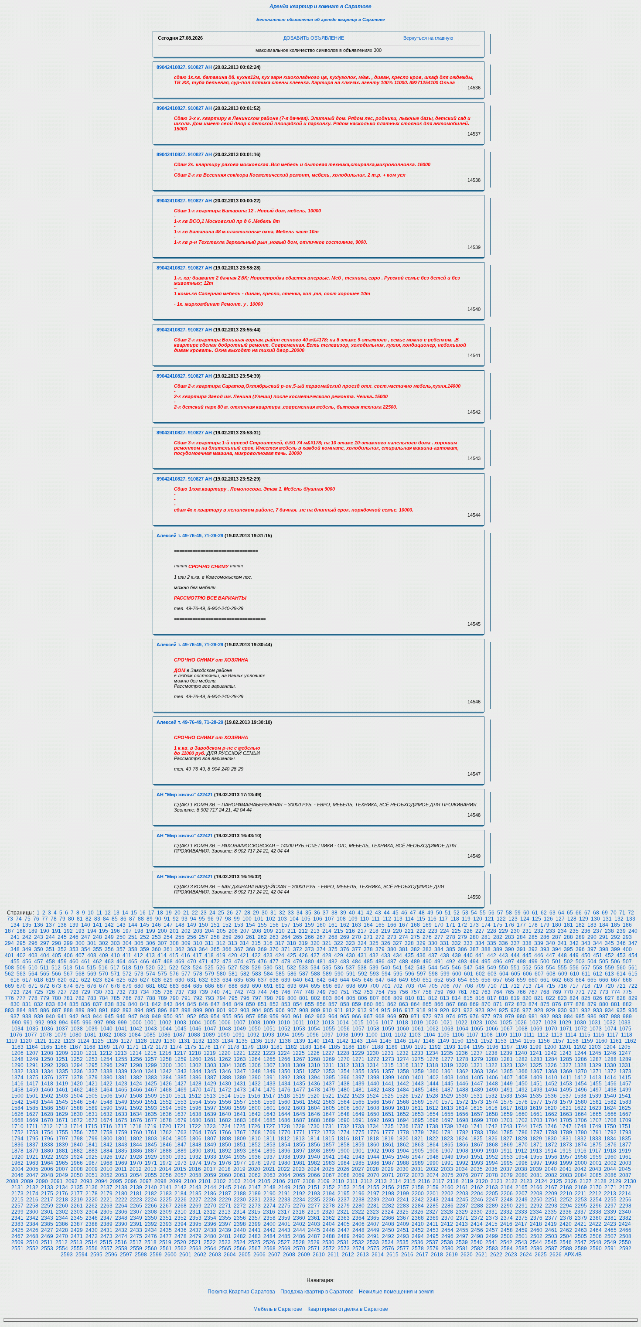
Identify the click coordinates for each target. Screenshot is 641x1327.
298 (56, 943)
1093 (268, 1035)
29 (256, 913)
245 (62, 937)
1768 (255, 1132)
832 (38, 1004)
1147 (414, 1041)
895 (150, 1010)
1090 (224, 1035)
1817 (358, 1139)
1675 (121, 1120)
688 (233, 986)
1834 (610, 1139)
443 (503, 955)
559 (609, 968)
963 (321, 1016)
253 (156, 937)
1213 (121, 1053)
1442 (403, 1084)
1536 (551, 1096)
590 (339, 974)
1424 (136, 1084)
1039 (91, 1029)
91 (167, 919)
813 (444, 998)
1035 (32, 1029)
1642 (255, 1114)
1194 (464, 1047)
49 (430, 913)
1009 (269, 1023)
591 (350, 974)
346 (621, 943)
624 (109, 980)
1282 (521, 1059)
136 (38, 925)
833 (50, 1004)
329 (421, 943)
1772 (314, 1132)
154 (250, 925)
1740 (462, 1126)
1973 (180, 1163)
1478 (314, 1090)
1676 (136, 1120)
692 (280, 986)
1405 (477, 1078)
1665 (596, 1114)
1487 (447, 1090)
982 (544, 1016)
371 (285, 949)
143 (121, 925)
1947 (418, 1157)
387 (474, 949)
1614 (462, 1108)
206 (233, 931)
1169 (104, 1047)
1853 (269, 1145)
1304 (225, 1065)
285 (533, 937)
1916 (580, 1151)
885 (33, 1010)
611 (586, 974)
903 (244, 1010)
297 (44, 943)
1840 (77, 1145)
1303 (210, 1065)
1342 (166, 1071)
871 (497, 1004)
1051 (269, 1029)
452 (609, 955)
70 (613, 913)
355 (97, 949)
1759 (121, 1132)
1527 (417, 1096)
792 (197, 998)
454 (633, 955)
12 (108, 913)
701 (386, 986)
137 (50, 925)
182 (580, 925)
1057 (358, 1029)
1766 (225, 1132)
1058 (373, 1029)
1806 (195, 1139)
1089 (209, 1035)
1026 (521, 1023)
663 (568, 980)
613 (609, 974)
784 (103, 998)
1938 (284, 1157)
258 (215, 937)
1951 (477, 1157)
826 (597, 998)
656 (486, 980)
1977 (240, 1163)
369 (262, 949)
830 (15, 1004)
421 (244, 955)
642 (321, 980)
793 (209, 998)
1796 (47, 1139)
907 (292, 1010)
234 (562, 931)
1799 (91, 1139)
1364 (492, 1071)
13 (116, 913)
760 (450, 992)
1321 (477, 1065)
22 (195, 913)
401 (9, 955)
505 (603, 962)
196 (115, 931)
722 (633, 986)
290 (592, 937)
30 (265, 913)
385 (450, 949)
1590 (106, 1108)
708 (468, 986)
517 (114, 968)
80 (71, 919)
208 (256, 931)
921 (456, 1010)
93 (184, 919)
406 (68, 955)
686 (209, 986)
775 (627, 992)
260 (238, 937)
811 (421, 998)
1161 (616, 1041)
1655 (447, 1114)
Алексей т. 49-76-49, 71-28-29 (190, 535)
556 (574, 968)
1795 (32, 1139)
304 (127, 943)
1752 (17, 1132)
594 (386, 974)
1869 (507, 1145)
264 (285, 937)
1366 (521, 1071)
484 (356, 962)
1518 (284, 1096)
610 (574, 974)
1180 (262, 1047)
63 (552, 913)
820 (527, 998)
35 (308, 913)
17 (151, 913)
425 (291, 955)
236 (585, 931)
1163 (18, 1047)
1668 (17, 1120)
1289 (625, 1059)
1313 (358, 1065)
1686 (284, 1120)
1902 (373, 1151)
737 (179, 992)
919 (432, 1010)
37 (326, 913)
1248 (17, 1059)
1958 (581, 1157)
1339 (121, 1071)
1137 (270, 1041)
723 (15, 992)
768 (544, 992)
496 (497, 962)
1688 (314, 1120)
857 (333, 1004)
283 (509, 937)
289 (580, 937)
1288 (610, 1059)
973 (438, 1016)
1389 (240, 1078)
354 (85, 949)
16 (143, 913)
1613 (447, 1108)
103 (282, 919)
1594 (166, 1108)
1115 (584, 1035)
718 (585, 986)
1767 (240, 1132)
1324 (521, 1065)
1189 (392, 1047)
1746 (551, 1126)
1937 (269, 1157)
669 (9, 986)
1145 (386, 1041)
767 (533, 992)
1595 (180, 1108)
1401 (418, 1078)
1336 (77, 1071)
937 (15, 1016)
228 (491, 931)
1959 (596, 1157)
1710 (17, 1126)
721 (621, 986)
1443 (418, 1084)
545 (444, 968)
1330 (610, 1065)
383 (427, 949)
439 (456, 955)
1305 (240, 1065)
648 (391, 980)
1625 (625, 1108)
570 (103, 974)
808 (386, 998)
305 (138, 943)
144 (132, 925)
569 (91, 974)
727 (62, 992)
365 (215, 949)
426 (303, 955)
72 (631, 913)
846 (203, 1004)
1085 (149, 1035)
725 (38, 992)
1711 (32, 1126)
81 (80, 919)
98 (228, 919)
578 (197, 974)
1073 (596, 1029)
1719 (150, 1126)
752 (356, 992)
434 (397, 955)
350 (38, 949)
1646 (314, 1114)
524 (197, 968)
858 (344, 1004)
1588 (77, 1108)
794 (221, 998)
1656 (462, 1114)
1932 (195, 1157)
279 (462, 937)
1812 (284, 1139)
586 (292, 974)
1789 (566, 1132)
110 (364, 919)
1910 (492, 1151)
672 (44, 986)
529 (256, 968)
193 (80, 931)
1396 (344, 1078)
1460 (47, 1090)
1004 (195, 1023)
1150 (458, 1041)
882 (627, 1004)
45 (395, 913)
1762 (166, 1132)
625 (121, 980)
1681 (210, 1120)
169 (427, 925)
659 (521, 980)
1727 (269, 1126)
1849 (210, 1145)
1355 (358, 1071)
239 (621, 931)
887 (56, 1010)
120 (477, 919)
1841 (91, 1145)
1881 (62, 1151)
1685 (269, 1120)
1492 (521, 1090)
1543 (32, 1102)
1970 (136, 1163)
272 (380, 937)
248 (97, 937)
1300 (166, 1065)
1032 (609, 1023)
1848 (195, 1145)
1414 (610, 1078)
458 (50, 962)
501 (556, 962)
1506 (106, 1096)
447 (550, 955)
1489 (477, 1090)
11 (99, 913)
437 (432, 955)
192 (68, 931)
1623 (595, 1108)
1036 (47, 1029)
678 (115, 986)
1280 (492, 1059)
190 (44, 931)
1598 (225, 1108)
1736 (402, 1126)
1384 (166, 1078)
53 (465, 913)
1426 (166, 1084)
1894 (255, 1151)
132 (619, 919)
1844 (136, 1145)
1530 (462, 1096)
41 (361, 913)
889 (80, 1010)
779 (44, 998)
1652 (403, 1114)
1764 (195, 1132)
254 (168, 937)
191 (56, 931)
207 (244, 931)
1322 (491, 1065)
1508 (136, 1096)
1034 (17, 1029)
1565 (358, 1102)
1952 (492, 1157)
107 (329, 919)
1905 (418, 1151)
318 (291, 943)
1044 (166, 1029)
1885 (121, 1151)
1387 (210, 1078)
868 (462, 1004)
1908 (462, 1151)
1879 (32, 1151)
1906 (432, 1151)
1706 (581, 1120)
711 (503, 986)
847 (215, 1004)
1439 (358, 1084)
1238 (491, 1053)
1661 (536, 1114)
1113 (557, 1035)
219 (385, 931)
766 (521, 992)
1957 (566, 1157)
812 (432, 998)
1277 (447, 1059)
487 (391, 962)
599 (445, 974)
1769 (269, 1132)
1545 (62, 1102)
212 (303, 931)
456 (26, 962)
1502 (47, 1096)
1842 (106, 1145)
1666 (610, 1114)
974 (450, 1016)
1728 (284, 1126)
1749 (595, 1126)
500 (544, 962)
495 (486, 962)
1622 (580, 1108)
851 (262, 1004)
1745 (536, 1126)
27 (238, 913)
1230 (373, 1053)
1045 (180, 1029)
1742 (491, 1126)
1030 (580, 1023)
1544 (47, 1102)
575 (162, 974)
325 (373, 943)
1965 (62, 1163)
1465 (121, 1090)
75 (27, 919)
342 (574, 943)
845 (191, 1004)
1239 (506, 1053)
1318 (432, 1065)
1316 (402, 1065)
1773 (329, 1132)
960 (285, 1016)
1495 (566, 1090)
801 (303, 998)
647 (380, 980)
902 (233, 1010)
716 (562, 986)
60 (526, 913)
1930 (166, 1157)
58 (509, 913)
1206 (17, 1053)
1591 (121, 1108)
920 (444, 1010)
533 (303, 968)
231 (527, 931)
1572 (462, 1102)
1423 (121, 1084)
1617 (506, 1108)
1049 (240, 1029)
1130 (170, 1041)
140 (85, 925)
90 (158, 919)
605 (515, 974)
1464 (106, 1090)
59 (518, 913)
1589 (91, 1108)
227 (479, 931)
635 (238, 980)
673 (56, 986)
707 (456, 986)
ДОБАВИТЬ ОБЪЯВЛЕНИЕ (313, 38)
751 (344, 992)
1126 (112, 1041)
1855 (299, 1145)
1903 (388, 1151)
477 (274, 962)
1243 (565, 1053)
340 (550, 943)
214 (326, 931)
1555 (210, 1102)
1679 (180, 1120)
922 (468, 1010)
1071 (566, 1029)
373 (309, 949)
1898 (314, 1151)
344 (597, 943)
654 (462, 980)
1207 (32, 1053)
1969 (121, 1163)
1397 (358, 1078)
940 (50, 1016)
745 (274, 992)
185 (615, 925)
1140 (314, 1041)
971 (415, 1016)
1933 (210, 1157)
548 (479, 968)
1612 (432, 1108)
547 (468, 968)
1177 (219, 1047)
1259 (180, 1059)
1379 (91, 1078)
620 (62, 980)
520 (150, 968)
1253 (91, 1059)
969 (391, 1016)
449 (574, 955)
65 (570, 913)
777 (21, 998)
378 (368, 949)
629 (168, 980)
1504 (77, 1096)
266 (309, 937)
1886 (136, 1151)
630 (179, 980)
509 (21, 968)
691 (268, 986)
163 (356, 925)
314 (244, 943)
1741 (477, 1126)
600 (456, 974)
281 (486, 937)
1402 (432, 1078)
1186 (349, 1047)
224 (444, 931)
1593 (151, 1108)
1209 (62, 1053)
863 (403, 1004)
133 (630, 919)
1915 (565, 1151)
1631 (91, 1114)
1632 (106, 1114)
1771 (299, 1132)
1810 (255, 1139)
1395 (329, 1078)
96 (211, 919)
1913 (536, 1151)
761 (462, 992)
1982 (314, 1163)
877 (568, 1004)
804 (339, 998)
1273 (388, 1059)
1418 (47, 1084)
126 (548, 919)
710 (492, 986)
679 (127, 986)
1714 (76, 1126)
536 (338, 968)
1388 (225, 1078)
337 (515, 943)
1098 (342, 1035)
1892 (225, 1151)
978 (497, 1016)
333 (468, 943)
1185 (334, 1047)
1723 (210, 1126)
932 (585, 1010)
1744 (521, 1126)
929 (550, 1010)
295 (21, 943)
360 (156, 949)
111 (376, 919)
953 (203, 1016)
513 (67, 968)
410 (115, 955)
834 (62, 1004)
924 (491, 1010)
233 (550, 931)
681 (150, 986)
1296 (106, 1065)
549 (491, 968)
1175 (190, 1047)
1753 (32, 1132)
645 (356, 980)
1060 (403, 1029)
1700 (492, 1120)
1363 (477, 1071)
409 (103, 955)
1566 (373, 1102)
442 (491, 955)
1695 (418, 1120)
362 (179, 949)
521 (162, 968)
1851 (240, 1145)
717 (574, 986)
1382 (136, 1078)
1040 (106, 1029)
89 (150, 919)
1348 (255, 1071)
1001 (150, 1023)
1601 (269, 1108)
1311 (328, 1065)
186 (627, 925)
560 (621, 968)
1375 (32, 1078)
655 (474, 980)
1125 (98, 1041)
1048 (225, 1029)
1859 (358, 1145)
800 (292, 998)
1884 (106, 1151)
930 (562, 1010)
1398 (373, 1078)
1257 (151, 1059)
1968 (106, 1163)
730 (97, 992)
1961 (625, 1157)
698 (350, 986)
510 (33, 968)
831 (26, 1004)
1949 (447, 1157)
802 (315, 998)
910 (327, 1010)
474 (238, 962)
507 (627, 962)
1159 (587, 1041)
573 (138, 974)
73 (10, 919)
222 (421, 931)
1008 (254, 1023)
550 (503, 968)
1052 (284, 1029)
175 (497, 925)
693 (292, 986)
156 (274, 925)
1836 (17, 1145)
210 (280, 931)
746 (285, 992)
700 (374, 986)
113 (398, 919)
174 (486, 925)
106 (317, 919)
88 (141, 919)
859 (356, 1004)
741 (227, 992)
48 (422, 913)
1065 (477, 1029)
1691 (358, 1120)
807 (374, 998)
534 (315, 968)
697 (339, 986)
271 (368, 937)
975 (462, 1016)
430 (350, 955)
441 (479, 955)
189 (33, 931)
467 (156, 962)
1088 (194, 1035)
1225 (299, 1053)
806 (362, 998)
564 (33, 974)
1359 (418, 1071)
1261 (210, 1059)
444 (515, 955)
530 (268, 968)
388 (486, 949)
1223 (269, 1053)
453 (621, 955)
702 (397, 986)
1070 (551, 1029)
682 (162, 986)
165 (380, 925)
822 (550, 998)
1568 (403, 1102)
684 (186, 986)
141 (97, 925)
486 (380, 962)
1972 (166, 1163)
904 (256, 1010)
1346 (225, 1071)
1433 (269, 1084)
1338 (106, 1071)
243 (38, 937)
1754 (47, 1132)
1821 (417, 1139)
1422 (106, 1084)
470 (191, 962)
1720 (165, 1126)
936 (633, 1010)
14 (125, 913)
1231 (388, 1053)
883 (9, 1010)
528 (244, 968)
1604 (314, 1108)
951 (179, 1016)
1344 (195, 1071)
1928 (136, 1157)
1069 (536, 1029)
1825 (477, 1139)
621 (73, 980)
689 (244, 986)
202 (186, 931)
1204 (609, 1047)
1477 (299, 1090)
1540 (610, 1096)
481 (321, 962)
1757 (91, 1132)
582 (244, 974)
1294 (77, 1065)
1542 (17, 1102)
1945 (388, 1157)
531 (279, 968)
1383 (151, 1078)
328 (409, 943)
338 (527, 943)
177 (521, 925)
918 (421, 1010)
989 (627, 1016)
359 (144, 949)
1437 (329, 1084)
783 (91, 998)
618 (38, 980)
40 (352, 913)
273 (391, 937)
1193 (449, 1047)
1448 (492, 1084)
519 (138, 968)
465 (132, 962)
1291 (32, 1065)
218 (373, 931)
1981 (299, 1163)
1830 (551, 1139)
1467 (151, 1090)
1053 (299, 1029)
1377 (62, 1078)
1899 (329, 1151)
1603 (299, 1108)
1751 (625, 1126)
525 (209, 968)
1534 (521, 1096)
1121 (40, 1041)
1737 (417, 1126)
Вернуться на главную (428, 38)
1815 (328, 1139)
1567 (388, 1102)
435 (409, 955)
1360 (432, 1071)
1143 (357, 1041)
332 (456, 943)
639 (285, 980)
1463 (91, 1090)
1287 (596, 1059)
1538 (580, 1096)
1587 (62, 1108)
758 (427, 992)
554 (550, 968)
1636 (166, 1114)
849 (238, 1004)
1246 (610, 1053)
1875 (596, 1145)
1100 (372, 1035)
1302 (195, 1065)
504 (592, 962)
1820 (402, 1139)
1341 (151, 1071)
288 (568, 937)
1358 (403, 1071)
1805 (180, 1139)
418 (209, 955)
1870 (521, 1145)
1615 (477, 1108)
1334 (47, 1071)
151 (215, 925)
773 (603, 992)
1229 (358, 1053)
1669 (32, 1120)
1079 (61, 1035)
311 (209, 943)
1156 (544, 1041)
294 (9, 943)
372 (297, 949)
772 (592, 992)
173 (474, 925)
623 (97, 980)
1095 (298, 1035)
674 (68, 986)
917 (409, 1010)
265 (297, 937)
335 (491, 943)
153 (238, 925)
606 (527, 974)
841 (144, 1004)
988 (615, 1016)
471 (203, 962)
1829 (536, 1139)
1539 (595, 1096)
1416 (17, 1084)
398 (603, 949)
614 (621, 974)
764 (497, 992)
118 (454, 919)
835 (73, 1004)
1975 (210, 1163)
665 (592, 980)
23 (204, 913)
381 (403, 949)
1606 (344, 1108)
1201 (565, 1047)
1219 (210, 1053)
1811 (269, 1139)
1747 (565, 1126)
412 (138, 955)
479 (297, 962)
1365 (507, 1071)
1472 (225, 1090)
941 (62, 1016)
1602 (284, 1108)
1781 (447, 1132)
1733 (358, 1126)
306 (150, 943)
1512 (195, 1096)
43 (378, 913)
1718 (136, 1126)
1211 (91, 1053)
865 (427, 1004)
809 (397, 998)
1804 (166, 1139)
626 (132, 980)
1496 (581, 1090)
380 (391, 949)
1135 (242, 1041)
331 (444, 943)
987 (603, 1016)
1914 (551, 1151)
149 (191, 925)
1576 (521, 1102)
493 (462, 962)
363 (191, 949)
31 (273, 913)
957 (250, 1016)
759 (438, 992)
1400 (403, 1078)
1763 (180, 1132)
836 (85, 1004)
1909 (477, 1151)
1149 (443, 1041)
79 (62, 919)
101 (258, 919)
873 (521, 1004)
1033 (624, 1023)
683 (174, 986)
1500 (17, 1096)
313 (232, 943)
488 (403, 962)
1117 (612, 1035)
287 (556, 937)
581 (233, 974)
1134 (227, 1041)
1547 (91, 1102)
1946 (403, 1157)
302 (103, 943)
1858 (344, 1145)
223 (432, 931)
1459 (32, 1090)
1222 (254, 1053)
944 (97, 1016)
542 (409, 968)
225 (456, 931)
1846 (166, 1145)
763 (486, 992)
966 (356, 1016)
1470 (195, 1090)
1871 (536, 1145)
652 (438, 980)
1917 (595, 1151)
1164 (32, 1047)
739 (203, 992)
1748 (580, 1126)
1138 (285, 1041)
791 (186, 998)
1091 (238, 1035)
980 (521, 1016)
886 (44, 1010)
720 (609, 986)
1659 (507, 1114)
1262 (225, 1059)
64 (561, 913)
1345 (210, 1071)
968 (380, 1016)
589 (327, 974)
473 (227, 962)
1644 (284, 1114)
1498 (610, 1090)
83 (97, 919)
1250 (47, 1059)
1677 (151, 1120)
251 (132, 937)
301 (91, 943)
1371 (596, 1071)
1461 (62, 1090)
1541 (625, 1096)
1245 (595, 1053)
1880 (47, 1151)
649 (403, 980)
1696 (432, 1120)
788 (150, 998)
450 (585, 955)
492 (450, 962)
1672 (77, 1120)
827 (609, 998)
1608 (373, 1108)
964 (333, 1016)
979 (509, 1016)
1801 (121, 1139)
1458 (17, 1090)
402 (21, 955)
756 (403, 992)
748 (309, 992)
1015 (357, 1023)
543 (421, 968)
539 (373, 968)
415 (173, 955)
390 (509, 949)
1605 (329, 1108)
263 (274, 937)
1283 (536, 1059)
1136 (256, 1041)
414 (162, 955)
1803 (151, 1139)
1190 (406, 1047)
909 (315, 1010)
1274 (403, 1059)
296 (33, 943)
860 (368, 1004)
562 (9, 974)
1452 (551, 1084)
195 (103, 931)
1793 (625, 1132)
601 (468, 974)
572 (127, 974)
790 (174, 998)
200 (162, 931)
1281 (507, 1059)
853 (285, 1004)
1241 (536, 1053)
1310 (314, 1065)
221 (409, 931)
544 (432, 968)
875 (544, 1004)
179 (544, 925)
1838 (47, 1145)
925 (503, 1010)
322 (338, 943)
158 (297, 925)
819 (515, 998)
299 (68, 943)
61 (535, 913)
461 (85, 962)
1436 (314, 1084)
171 (450, 925)
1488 (462, 1090)
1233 (417, 1053)
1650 (373, 1114)
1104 (429, 1035)
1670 (47, 1120)
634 (227, 980)
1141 (328, 1041)
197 (127, 931)
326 (385, 943)
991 (28, 1023)
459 (62, 962)
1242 (551, 1053)
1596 (195, 1108)
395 (568, 949)
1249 (32, 1059)
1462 (77, 1090)
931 (574, 1010)
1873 (566, 1145)
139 (73, 925)
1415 (625, 1078)
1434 (284, 1084)
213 (315, 931)
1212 (106, 1053)
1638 (195, 1114)
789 (162, 998)
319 (303, 943)
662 (556, 980)
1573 (477, 1102)
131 (607, 919)
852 (274, 1004)
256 (191, 937)
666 (603, 980)
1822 (432, 1139)
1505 (91, 1096)
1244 (580, 1053)
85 (115, 919)
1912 (521, 1151)
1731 (328, 1126)
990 (16, 1023)
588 (315, 974)
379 (380, 949)
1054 (314, 1029)
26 (230, 913)
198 (138, 931)
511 (44, 968)
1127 (127, 1041)
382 (415, 949)
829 (633, 998)
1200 (550, 1047)
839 (121, 1004)
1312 (343, 1065)
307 (162, 943)
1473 (240, 1090)
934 (609, 1010)
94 (193, 919)
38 (334, 913)
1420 (77, 1084)
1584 (17, 1108)
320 (315, 943)
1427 (180, 1084)
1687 (299, 1120)
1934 (225, 1157)
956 (238, 1016)
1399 (388, 1078)
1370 (581, 1071)
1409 (536, 1078)
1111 (529, 1035)
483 (344, 962)
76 (36, 919)
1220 (224, 1053)
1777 (388, 1132)
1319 (447, 1065)
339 (538, 943)
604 (503, 974)
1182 (291, 1047)
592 (362, 974)
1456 (610, 1084)
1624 (610, 1108)
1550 (136, 1102)
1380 (106, 1078)
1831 (565, 1139)
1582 (610, 1102)
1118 (626, 1035)
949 (156, 1016)
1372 (610, 1071)
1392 (284, 1078)
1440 (373, 1084)
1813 (299, 1139)
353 (73, 949)
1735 (388, 1126)
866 (438, 1004)
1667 (625, 1114)
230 (515, 931)
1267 (299, 1059)
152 (227, 925)
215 (338, 931)
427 (315, 955)
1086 (164, 1035)
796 (244, 998)
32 (282, 913)
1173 (161, 1047)
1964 (47, 1163)
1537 (565, 1096)
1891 (210, 1151)
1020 (432, 1023)
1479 (329, 1090)
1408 (521, 1078)
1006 (224, 1023)
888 (68, 1010)
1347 (240, 1071)
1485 (418, 1090)
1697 (447, 1120)
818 (503, 998)
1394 (314, 1078)
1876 (610, 1145)
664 (580, 980)
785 (115, 998)
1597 (210, 1108)
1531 (477, 1096)
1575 (507, 1102)
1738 (432, 1126)
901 (221, 1010)
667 (615, 980)
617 (26, 980)
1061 (418, 1029)
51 (448, 913)
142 (109, 925)
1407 (507, 1078)
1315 (388, 1065)
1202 (580, 1047)
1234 (432, 1053)
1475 (269, 1090)
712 (515, 986)
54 (474, 913)
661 (544, 980)
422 (256, 955)
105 (305, 919)
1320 (462, 1065)
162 (344, 925)
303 (115, 943)
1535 (536, 1096)
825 (585, 998)
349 (26, 949)
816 (479, 998)
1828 (521, 1139)
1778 (403, 1132)
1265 (269, 1059)
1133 (213, 1041)
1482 (373, 1090)
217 (362, 931)
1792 (610, 1132)
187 (9, 931)
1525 (388, 1096)
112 (386, 919)
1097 (327, 1035)
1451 (536, 1084)
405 (56, 955)
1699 (477, 1120)
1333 (32, 1071)
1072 (581, 1029)
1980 (284, 1163)
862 (391, 1004)
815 (468, 998)
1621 (565, 1108)
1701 (507, 1120)
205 (221, 931)
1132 (199, 1041)
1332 (17, 1071)
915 (385, 1010)
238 (609, 931)
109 (353, 919)
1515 (239, 1096)
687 (221, 986)
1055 (329, 1029)
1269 (329, 1059)
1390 (255, 1078)
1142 (342, 1041)
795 (233, 998)
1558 (255, 1102)
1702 (521, 1120)
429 (338, 955)
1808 (225, 1139)
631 (191, 980)
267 (321, 937)
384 (438, 949)
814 (456, 998)
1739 (447, 1126)
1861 (388, 1145)
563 (21, 974)
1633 (121, 1114)
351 (50, 949)
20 (177, 913)
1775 (358, 1132)
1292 (47, 1065)
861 (380, 1004)
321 (326, 943)
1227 (328, 1053)
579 (209, 974)
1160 (601, 1041)
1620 (551, 1108)
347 (633, 943)
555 (562, 968)
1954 (521, 1157)
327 (397, 943)
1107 (472, 1035)
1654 (432, 1114)
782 (80, 998)
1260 (195, 1059)
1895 (269, 1151)
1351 (299, 1071)
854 (297, 1004)
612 (597, 974)
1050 (255, 1029)
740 (215, 992)
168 (415, 925)
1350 (284, 1071)
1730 (313, 1126)
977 (486, 1016)
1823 (447, 1139)
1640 (225, 1114)
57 (500, 913)
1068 (521, 1029)
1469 (180, 1090)
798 (268, 998)
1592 (136, 1108)
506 (615, 962)
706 (445, 986)
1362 (462, 1071)
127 (560, 919)
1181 (277, 1047)
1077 (31, 1035)
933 (597, 1010)
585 (280, 974)
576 (174, 974)
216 (350, 931)
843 (168, 1004)
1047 (210, 1029)
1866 (462, 1145)
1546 (77, 1102)
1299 (151, 1065)
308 (174, 943)
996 (87, 1023)
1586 (47, 1108)
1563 (329, 1102)
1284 (551, 1059)
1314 (373, 1065)
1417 (32, 1084)
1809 (240, 1139)
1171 (133, 1047)
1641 (240, 1114)
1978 (255, 1163)
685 (197, 986)
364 (203, 949)
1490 (492, 1090)
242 (26, 937)
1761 (151, 1132)
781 (68, 998)
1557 (240, 1102)
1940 (314, 1157)
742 (238, 992)
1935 (240, 1157)
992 (39, 1023)
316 (268, 943)
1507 (121, 1096)
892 (115, 1010)
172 (462, 925)
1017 (387, 1023)
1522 (343, 1096)
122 (501, 919)
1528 (432, 1096)
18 (160, 913)
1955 (536, 1157)
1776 (373, 1132)
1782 (462, 1132)
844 (179, 1004)
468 (168, 962)
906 (280, 1010)
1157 (558, 1041)
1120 (26, 1041)
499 (533, 962)
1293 (62, 1065)
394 (556, 949)
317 (279, 943)
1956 (551, 1157)
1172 (147, 1047)
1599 (240, 1108)
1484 (403, 1090)
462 (97, 962)
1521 (328, 1096)
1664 (581, 1114)
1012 (313, 1023)
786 (127, 998)
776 (9, 998)
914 (373, 1010)
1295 (91, 1065)
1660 (521, 1114)
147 (168, 925)
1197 (507, 1047)
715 (550, 986)
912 (350, 1010)
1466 (136, 1090)
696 (327, 986)
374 (321, 949)
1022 (461, 1023)
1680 (195, 1120)
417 (197, 955)
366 (227, 949)
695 (315, 986)
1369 (566, 1071)
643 (333, 980)
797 (256, 998)
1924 (77, 1157)
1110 (515, 1035)
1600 (255, 1108)
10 (91, 913)
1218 (195, 1053)
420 (232, 955)
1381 (121, 1078)
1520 (313, 1096)
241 (15, 937)
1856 (314, 1145)
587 (303, 974)
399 (615, 949)
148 (179, 925)
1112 (543, 1035)
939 (38, 1016)
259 (227, 937)
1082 (105, 1035)
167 (403, 925)
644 (344, 980)
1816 (343, 1139)
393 (544, 949)
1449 (507, 1084)
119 (466, 919)
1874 (581, 1145)
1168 (89, 1047)
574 (150, 974)
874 (533, 1004)
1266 (284, 1059)
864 (415, 1004)
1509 (151, 1096)
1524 (373, 1096)
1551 (151, 1102)
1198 (521, 1047)
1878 (17, 1151)
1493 (536, 1090)
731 (109, 992)
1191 (420, 1047)
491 (438, 962)
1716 (106, 1126)
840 (132, 1004)
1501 (32, 1096)
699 (362, 986)
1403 (447, 1078)
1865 (447, 1145)
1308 (284, 1065)
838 (109, 1004)
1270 (344, 1059)
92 (176, 919)
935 (621, 1010)
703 (409, 986)
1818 (373, 1139)
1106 (458, 1035)
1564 (344, 1102)
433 (385, 955)
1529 (447, 1096)
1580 (581, 1102)
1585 (32, 1108)
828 (621, 998)
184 (603, 925)
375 (333, 949)
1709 (625, 1120)
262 (262, 937)
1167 (75, 1047)
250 (121, 937)
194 (91, 931)
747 (297, 992)
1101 (386, 1035)
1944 (373, 1157)
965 (344, 1016)
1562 (314, 1102)
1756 (77, 1132)
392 (533, 949)
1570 (432, 1102)
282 (497, 937)
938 (26, 1016)
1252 (77, 1059)
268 (333, 937)
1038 (77, 1029)
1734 (373, 1126)
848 (227, 1004)
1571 (447, 1102)
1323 (506, 1065)
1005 (210, 1023)
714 (538, 986)
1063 (447, 1029)
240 (633, 931)
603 (492, 974)
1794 (17, 1139)
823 (562, 998)
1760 (136, 1132)
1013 (328, 1023)
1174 (176, 1047)
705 (433, 986)
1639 (210, 1114)
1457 (625, 1084)
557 (585, 968)
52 (456, 913)
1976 (225, 1163)
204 (209, 931)
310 (197, 943)
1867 (477, 1145)
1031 (595, 1023)
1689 (329, 1120)
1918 (610, 1151)
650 (415, 980)
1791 (596, 1132)
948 (144, 1016)
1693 (388, 1120)
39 (343, 913)
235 (574, 931)
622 (85, 980)
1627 (32, 1114)
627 (144, 980)
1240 (521, 1053)
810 (409, 998)
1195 (478, 1047)
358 (132, 949)
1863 (418, 1145)
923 (479, 1010)
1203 (595, 1047)
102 (270, 919)
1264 (255, 1059)
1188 (377, 1047)
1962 (17, 1163)
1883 (91, 1151)
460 (73, 962)
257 (203, 937)
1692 (373, 1120)
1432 (255, 1084)
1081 (90, 1035)
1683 (240, 1120)
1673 (91, 1120)
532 (291, 968)
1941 (329, 1157)
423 (268, 955)
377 (356, 949)
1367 (536, 1071)
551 (515, 968)
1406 (492, 1078)
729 (85, 992)
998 (110, 1023)
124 (524, 919)
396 (580, 949)
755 (391, 992)
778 (33, 998)
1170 (118, 1047)
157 (285, 925)
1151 (472, 1041)
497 (509, 962)
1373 (625, 1071)
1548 (106, 1102)
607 (539, 974)
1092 (253, 1035)
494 (474, 962)
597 (421, 974)
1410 (551, 1078)
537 (350, 968)
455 (15, 962)
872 (509, 1004)
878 (580, 1004)
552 (527, 968)
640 (297, 980)
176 (509, 925)
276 (427, 937)
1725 (239, 1126)
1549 (121, 1102)
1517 (269, 1096)
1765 (210, 1132)
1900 (344, 1151)
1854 (284, 1145)
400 (627, 949)
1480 (344, 1090)
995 (75, 1023)
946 (121, 1016)
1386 (195, 1078)
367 (238, 949)
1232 (402, 1053)
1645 (299, 1114)
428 (326, 955)
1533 (506, 1096)
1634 (136, 1114)
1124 (83, 1041)
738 (191, 992)
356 (109, 949)
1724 (224, 1126)
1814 (313, 1139)
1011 (298, 1023)
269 (344, 937)
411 (127, 955)
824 (574, 998)
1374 (17, 1078)
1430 (225, 1084)
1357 (388, 1071)
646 (368, 980)
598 (433, 974)
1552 (166, 1102)
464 (121, 962)
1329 (595, 1065)
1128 (141, 1041)
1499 (625, 1090)
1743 (506, 1126)
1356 (373, 1071)
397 (592, 949)
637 (262, 980)
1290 (17, 1065)
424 (279, 955)
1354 (344, 1071)
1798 (77, 1139)
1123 (69, 1041)
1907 (447, 1151)
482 (333, 962)
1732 (343, 1126)
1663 (566, 1114)
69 (605, 913)
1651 (388, 1114)
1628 (47, 1114)
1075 (625, 1029)
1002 (165, 1023)
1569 (418, 1102)
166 (391, 925)
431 (362, 955)
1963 (32, 1163)
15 (134, 913)
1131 (184, 1041)
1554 (195, 1102)
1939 (299, 1157)
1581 (596, 1102)
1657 (477, 1114)
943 (85, 1016)
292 (615, 937)
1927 (121, 1157)
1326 (551, 1065)
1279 (477, 1059)
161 (333, 925)
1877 (625, 1145)
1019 (417, 1023)
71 (622, 913)
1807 (210, 1139)
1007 (239, 1023)
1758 (106, 1132)
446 (538, 955)
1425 (151, 1084)
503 (580, 962)
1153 (501, 1041)
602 (480, 974)
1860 (373, 1145)
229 (503, 931)
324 (362, 943)
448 (562, 955)
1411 (566, 1078)
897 (174, 1010)
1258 (166, 1059)
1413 (595, 1078)
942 (73, 1016)
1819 (388, 1139)
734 (144, 992)
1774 (344, 1132)
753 (368, 992)
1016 (372, 1023)
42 (369, 913)
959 (274, 1016)
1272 (373, 1059)
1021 (446, 1023)
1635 (151, 1114)
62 (544, 913)
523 (185, 968)
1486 (432, 1090)
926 (515, 1010)
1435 (299, 1084)
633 (215, 980)
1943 (358, 1157)
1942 (344, 1157)
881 (615, 1004)
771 (580, 992)
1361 (447, 1071)
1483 (388, 1090)
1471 (210, 1090)
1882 (77, 1151)
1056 (344, 1029)
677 (103, 986)
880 (603, 1004)
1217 (180, 1053)
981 (533, 1016)
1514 (224, 1096)
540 (385, 968)
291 (603, 937)
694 (303, 986)
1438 (344, 1084)
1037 (62, 1029)
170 (438, 925)
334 (479, 943)
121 (489, 919)
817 (491, 998)
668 (627, 980)
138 (62, 925)
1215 (150, 1053)
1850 (225, 1145)
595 (397, 974)
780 (56, 998)
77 (45, 919)
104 (294, 919)
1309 (299, 1065)
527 (232, 968)
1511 (180, 1096)
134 (15, 925)
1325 (536, 1065)
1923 (62, 1157)
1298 (136, 1065)
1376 (47, 1078)
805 (350, 998)
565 (44, 974)
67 (587, 913)
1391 (269, 1078)
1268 (314, 1059)
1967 (91, 1163)
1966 (77, 1163)
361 (168, 949)
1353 (329, 1071)
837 (97, 1004)
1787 (536, 1132)
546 (456, 968)
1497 (596, 1090)
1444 (432, 1084)
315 (256, 943)
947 (132, 1016)
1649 (358, 1114)
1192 (435, 1047)
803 (327, 998)
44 (387, 913)
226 (468, 931)
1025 (506, 1023)
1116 (598, 1035)
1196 (492, 1047)
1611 (417, 1108)
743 (250, 992)
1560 (284, 1102)
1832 (580, 1139)
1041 (121, 1029)
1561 (299, 1102)
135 (26, 925)
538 (362, 968)
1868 (492, 1145)
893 (127, 1010)
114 (409, 919)
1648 (344, 1114)
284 (521, 937)
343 (585, 943)
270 (356, 937)
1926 (106, 1157)
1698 (462, 1120)
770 (568, 992)
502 (568, 962)
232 (538, 931)
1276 (432, 1059)
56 (491, 913)
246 (73, 937)
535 (326, 968)
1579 (566, 1102)
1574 (492, 1102)
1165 (46, 1047)
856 (321, 1004)
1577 (536, 1102)
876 (556, 1004)
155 (262, 925)
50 (439, 913)
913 (362, 1010)
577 (186, 974)
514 (79, 968)
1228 (343, 1053)
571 (115, 974)
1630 (77, 1114)
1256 (136, 1059)
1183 (305, 1047)
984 (568, 1016)
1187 (363, 1047)
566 (56, 974)
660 (533, 980)
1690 (344, 1120)
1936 (255, 1157)
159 (309, 925)
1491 (507, 1090)
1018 (402, 1023)
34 (300, 913)
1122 (55, 1041)
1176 (205, 1047)
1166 (61, 1047)
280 (474, 937)
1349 (269, 1071)
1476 (284, 1090)
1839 (62, 1145)
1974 (195, 1163)
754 (380, 992)
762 (474, 992)
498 (521, 962)
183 (592, 925)
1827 (506, 1139)
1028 (550, 1023)
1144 (371, 1041)
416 (185, 955)
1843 (121, 1145)
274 (403, 937)
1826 (491, 1139)
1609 (388, 1108)
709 (480, 986)
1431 (240, 1084)
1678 (166, 1120)
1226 (313, 1053)
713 (527, 986)
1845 (151, 1145)
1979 (269, 1163)
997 (98, 1023)
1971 (151, 1163)
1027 (535, 1023)
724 (26, 992)
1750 (610, 1126)
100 (247, 919)
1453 (566, 1084)
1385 (180, 1078)
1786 (521, 1132)
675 (80, 986)
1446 (462, 1084)
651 (427, 980)
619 (50, 980)
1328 (580, 1065)
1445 (447, 1084)
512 (56, 968)
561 (633, 968)
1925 (91, 1157)
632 (203, 980)
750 (333, 992)
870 (486, 1004)
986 (592, 1016)
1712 (47, 1126)
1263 (240, 1059)
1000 (136, 1023)
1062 (432, 1029)
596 (409, 974)
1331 (625, 1065)
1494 (551, 1090)
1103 (415, 1035)
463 (109, 962)
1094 (283, 1035)
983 (556, 1016)
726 (50, 992)
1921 (32, 1157)
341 (562, 943)
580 (221, 974)
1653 (418, 1114)
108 (341, 919)
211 (291, 931)
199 (150, 931)
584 (268, 974)
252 (144, 937)
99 (237, 919)
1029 (565, 1023)
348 (15, 949)
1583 (625, 1102)
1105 (444, 1035)
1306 (255, 1065)
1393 (299, 1078)
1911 (506, 1151)
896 (162, 1010)
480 (309, 962)
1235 (447, 1053)
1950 (462, 1157)
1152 (486, 1041)
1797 (62, 1139)
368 (250, 949)
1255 (121, 1059)
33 (291, 913)
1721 (180, 1126)
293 (627, 937)
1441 (388, 1084)
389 (497, 949)
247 (85, 937)
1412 (580, 1078)
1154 (515, 1041)
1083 (120, 1035)
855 (309, 1004)
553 (538, 968)
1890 (195, 1151)
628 (156, 980)
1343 (180, 1071)
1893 (240, 1151)
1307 (269, 1065)
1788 (551, 1132)
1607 (358, 1108)
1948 (432, 1157)
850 (250, 1004)
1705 (566, 1120)
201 (174, 931)
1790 (581, 1132)
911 (338, 1010)
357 (121, 949)
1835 (625, 1139)
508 (9, 968)
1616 (491, 1108)
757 (415, 992)
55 (483, 913)
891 (103, 1010)
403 (33, 955)
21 (186, 913)
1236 (462, 1053)
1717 (121, 1126)
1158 (573, 1041)
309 (186, 943)
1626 (17, 1114)
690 (256, 986)
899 (197, 1010)
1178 (233, 1047)
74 (19, 919)
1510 (166, 1096)
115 (420, 919)
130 (595, 919)
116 (432, 919)
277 (438, 937)
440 (468, 955)
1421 (91, 1084)
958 (262, 1016)
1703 (536, 1120)
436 (421, 955)
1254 (106, 1059)
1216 (165, 1053)
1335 (62, 1071)
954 (215, 1016)
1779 (418, 1132)
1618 (521, 1108)
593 (374, 974)
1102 (400, 1035)
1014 (343, 1023)
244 (50, 937)
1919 (625, 1151)
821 (538, 998)
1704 (551, 1120)
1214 (136, 1053)
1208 (47, 1053)
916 (397, 1010)
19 (169, 913)
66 (579, 913)
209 (268, 931)
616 (15, 980)
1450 (521, 1084)
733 (132, 992)
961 (297, 1016)
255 (179, 937)
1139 (299, 1041)
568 (80, 974)
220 (397, 931)
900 (209, 1010)
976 (474, 1016)
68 (596, 913)
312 (220, 943)
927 (527, 1010)
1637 (180, 1114)
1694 (403, 1120)
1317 (417, 1065)
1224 (284, 1053)
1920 (17, 1157)
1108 (487, 1035)
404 (44, 955)
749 (321, 992)
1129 (155, 1041)
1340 (136, 1071)
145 (144, 925)
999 (122, 1023)
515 (91, 968)
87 (132, 919)
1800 (106, 1139)
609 (562, 974)
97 (219, 919)
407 (80, 955)
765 (509, 992)
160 (321, 925)
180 (556, 925)
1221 (239, 1053)
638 (274, 980)
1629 (62, 1114)
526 (220, 968)
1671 (62, 1120)
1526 (402, 1096)
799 (280, 998)
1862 (403, 1145)
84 (106, 919)
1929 (151, 1157)
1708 (610, 1120)
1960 (610, 1157)
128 (571, 919)
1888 (166, 1151)
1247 (625, 1053)
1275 (418, 1059)
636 (250, 980)
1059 (388, 1029)
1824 (462, 1139)
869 (474, 1004)
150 (203, 925)
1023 (476, 1023)
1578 (551, 1102)
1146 (400, 1041)
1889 (180, 1151)
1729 (299, 1126)
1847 (180, 1145)
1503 (62, 1096)
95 (202, 919)
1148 (429, 1041)
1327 (565, 1065)
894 (138, 1010)
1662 (551, 1114)
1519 (299, 1096)
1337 (91, 1071)
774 (615, 992)
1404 (462, 1078)
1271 (358, 1059)
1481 (358, 1090)
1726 (254, 1126)
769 (556, 992)
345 (609, 943)
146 (156, 925)
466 (144, 962)
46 (404, 913)
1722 (195, 1126)
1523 (358, 1096)
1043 (151, 1029)
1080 (75, 1035)
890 (91, 1010)
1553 (180, 1102)
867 (450, 1004)
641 (309, 980)
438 (444, 955)
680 (138, 986)
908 (303, 1010)
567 (68, 974)
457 (38, 962)
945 (109, 1016)
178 (533, 925)
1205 (624, 1047)
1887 (151, 1151)
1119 (11, 1041)
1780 (432, 1132)
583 (256, 974)
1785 (507, 1132)
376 (344, 949)
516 (103, 968)
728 (73, 992)
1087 (179, 1035)
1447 (477, 1084)
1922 (47, 1157)
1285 (566, 1059)
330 (432, 943)
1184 (320, 1047)
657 (497, 980)
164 (368, 925)
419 (220, 955)
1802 (136, 1139)
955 (227, 1016)
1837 (32, 1145)
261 (250, 937)
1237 (477, 1053)
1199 (536, 1047)
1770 (284, 1132)
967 (368, 1016)
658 (509, 980)
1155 (529, 1041)
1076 (16, 1035)
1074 (610, 1029)
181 (568, 925)
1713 (61, 1126)
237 (597, 931)
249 (109, 937)
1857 (329, 1145)
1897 (299, 1151)
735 (156, 992)
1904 (403, 1151)
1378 (77, 1078)
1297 (121, 1065)
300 (80, 943)
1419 (62, 1084)
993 (51, 1023)
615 (633, 974)
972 (427, 1016)
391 (521, 949)
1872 (551, 1145)
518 (126, 968)
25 (221, 913)
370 (274, 949)
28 (247, 913)
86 (123, 919)
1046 (195, 1029)
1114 (570, 1035)
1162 (630, 1041)
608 (551, 974)
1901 (358, 1151)
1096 (313, 1035)
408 (91, 955)
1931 (180, 1157)
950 (168, 1016)
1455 (596, 1084)
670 (21, 986)
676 (91, 986)
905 (268, 1010)
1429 (210, 1084)
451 (597, 955)
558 (597, 968)
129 (583, 919)
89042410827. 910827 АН (184, 67)
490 (427, 962)
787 (138, 998)
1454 (581, 1084)
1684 (255, 1120)
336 (503, 943)
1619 (536, 1108)
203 (197, 931)
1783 (477, 1132)
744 (262, 992)
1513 (210, 1096)
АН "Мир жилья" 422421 (185, 794)
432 (373, 955)
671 (33, 986)
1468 (166, 1090)
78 (54, 919)
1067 (507, 1029)
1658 (492, 1114)
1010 (284, 1023)
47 (413, 913)
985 (580, 1016)
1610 (403, 1108)
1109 (501, 1035)
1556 (225, 1102)
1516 (254, 1096)
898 (186, 1010)
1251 (62, 1059)
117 (443, 919)
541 (397, 968)
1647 (329, 1114)
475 (250, 962)
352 (62, 949)
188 (21, 931)
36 (317, 913)
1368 (551, 1071)
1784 (492, 1132)
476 (262, 962)
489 (415, 962)
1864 (432, 1145)
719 (597, 986)
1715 (91, 1126)
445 (527, 955)
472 (215, 962)
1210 (77, 1053)
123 (513, 919)
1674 (106, 1120)
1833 (595, 1139)
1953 (507, 1157)
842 (156, 1004)
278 (450, 937)
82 (88, 919)
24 (212, 913)
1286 (581, 1059)
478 (285, 962)
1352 (314, 1071)
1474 (255, 1090)
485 (368, 962)
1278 (462, 1059)
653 (450, 980)
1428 (195, 1084)
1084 (135, 1035)
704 (421, 986)
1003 (180, 1023)
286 (544, 937)
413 (150, 955)
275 (415, 937)
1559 (269, 1102)
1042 (136, 1029)
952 (191, 1016)
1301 (180, 1065)
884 (21, 1010)
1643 (269, 1114)
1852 (255, 1145)
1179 (248, 1047)
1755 (62, 1132)
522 (173, 968)
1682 (225, 1120)
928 (538, 1010)
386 (462, 949)
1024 (491, 1023)
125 (536, 919)
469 (179, 962)
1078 (46, 1035)
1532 (491, 1096)
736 (168, 992)
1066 (492, 1029)
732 (121, 992)
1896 (284, 1151)
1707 (596, 1120)
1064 (462, 1029)
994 (63, 1023)
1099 (357, 1035)
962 (309, 1016)
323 (350, 943)
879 (592, 1004)
